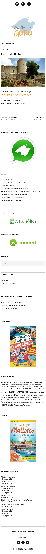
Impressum (4, 281)
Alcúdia (3, 382)
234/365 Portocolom (7, 514)
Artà (13, 382)
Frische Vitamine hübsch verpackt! (10, 119)
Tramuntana (7, 404)
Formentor (26, 389)
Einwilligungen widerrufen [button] (9, 308)
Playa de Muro (6, 397)
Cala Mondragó (29, 384)
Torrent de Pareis (39, 402)
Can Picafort (20, 386)
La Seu (41, 392)
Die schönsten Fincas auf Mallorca (12, 197)
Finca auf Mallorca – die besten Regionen (14, 194)
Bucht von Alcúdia (20, 382)
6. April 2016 (4, 50)
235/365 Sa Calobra (7, 509)
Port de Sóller (11, 400)
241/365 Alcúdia (6, 482)
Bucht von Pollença (38, 119)
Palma (17, 395)
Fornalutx (33, 389)
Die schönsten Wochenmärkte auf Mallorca (15, 183)
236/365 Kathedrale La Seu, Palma (12, 505)
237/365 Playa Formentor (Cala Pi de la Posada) (16, 500)
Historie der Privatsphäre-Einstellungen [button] (13, 305)
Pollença (34, 397)
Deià (2, 389)
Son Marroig (17, 402)
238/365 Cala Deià (7, 495)
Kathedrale (32, 392)
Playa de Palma (17, 397)
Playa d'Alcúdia (38, 395)
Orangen (11, 395)
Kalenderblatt (8, 43)
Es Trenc (6, 389)
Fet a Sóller (15, 388)
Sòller (31, 402)
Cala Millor (22, 384)
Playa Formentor (26, 397)
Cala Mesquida (14, 384)
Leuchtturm (4, 395)
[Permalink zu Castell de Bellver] (23, 87)
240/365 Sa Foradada (8, 486)
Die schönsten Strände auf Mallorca (12, 180)
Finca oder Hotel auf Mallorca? (11, 200)
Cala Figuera (37, 382)
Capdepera (28, 386)
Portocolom (19, 400)
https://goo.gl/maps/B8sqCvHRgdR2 (16, 94)
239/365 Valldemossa (8, 491)
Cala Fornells (5, 384)
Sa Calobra (28, 400)
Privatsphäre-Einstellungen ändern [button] (12, 302)
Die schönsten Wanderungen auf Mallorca (14, 188)
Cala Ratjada (11, 386)
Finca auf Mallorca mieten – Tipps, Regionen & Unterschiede (20, 191)
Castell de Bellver (19, 103)
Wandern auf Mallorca (8, 186)
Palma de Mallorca (27, 395)
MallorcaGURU (28, 549)
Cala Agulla (28, 382)
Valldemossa (18, 405)
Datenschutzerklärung (8, 283)
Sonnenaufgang (25, 402)
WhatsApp (27, 405)
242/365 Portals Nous (8, 477)
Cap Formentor (36, 386)
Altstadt (9, 382)
